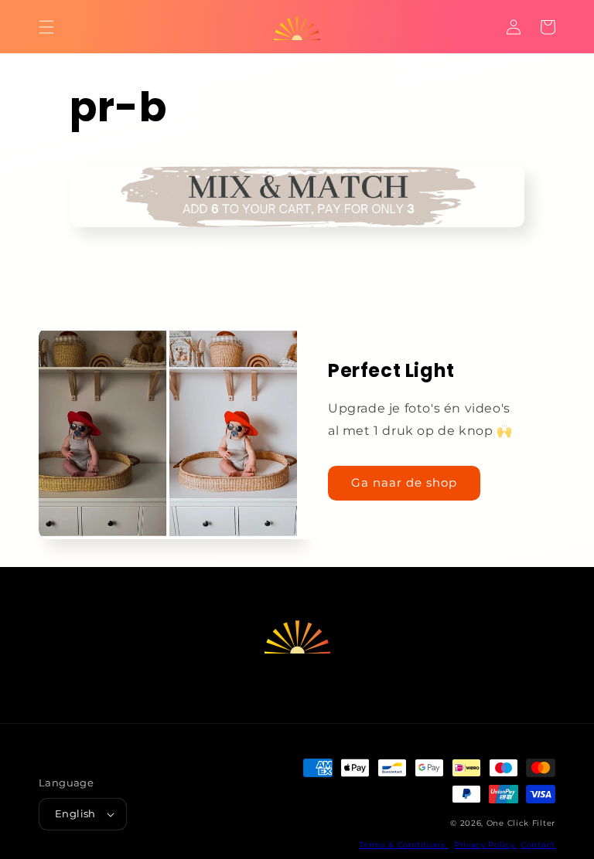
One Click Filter (520, 823)
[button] (46, 27)
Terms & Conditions (403, 845)
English (75, 813)
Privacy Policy (486, 845)
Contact (538, 845)
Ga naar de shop (404, 482)
